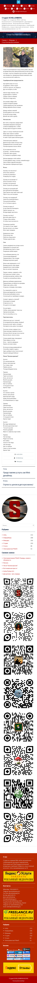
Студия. (5, 543)
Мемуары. (19, 461)
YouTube (25, 5)
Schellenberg (19, 458)
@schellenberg (11, 897)
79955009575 (14, 889)
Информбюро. (7, 537)
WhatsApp (8, 5)
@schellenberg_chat (17, 904)
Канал (27, 8)
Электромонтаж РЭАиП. (10, 549)
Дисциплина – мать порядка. (11, 574)
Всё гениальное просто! (10, 568)
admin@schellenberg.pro (21, 11)
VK (14, 8)
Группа (20, 8)
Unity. (5, 535)
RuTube (33, 5)
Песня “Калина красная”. (10, 565)
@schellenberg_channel (19, 903)
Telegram (17, 5)
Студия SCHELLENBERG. (12, 18)
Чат (34, 8)
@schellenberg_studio (16, 901)
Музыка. (5, 563)
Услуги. (5, 546)
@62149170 (11, 895)
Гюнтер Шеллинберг (18, 981)
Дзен (8, 8)
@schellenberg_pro (14, 891)
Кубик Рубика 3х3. (8, 571)
